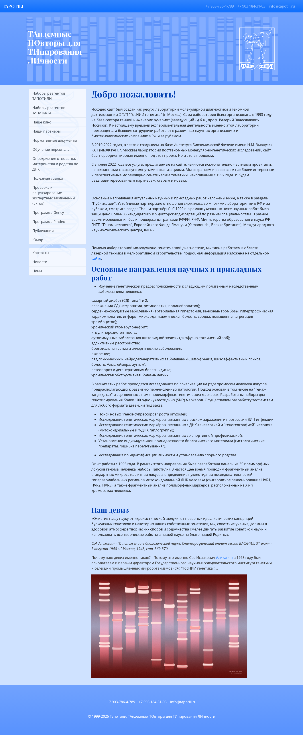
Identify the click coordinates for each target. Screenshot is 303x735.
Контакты (40, 252)
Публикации (43, 230)
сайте (96, 258)
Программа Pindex (48, 221)
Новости (39, 261)
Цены (37, 270)
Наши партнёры (46, 131)
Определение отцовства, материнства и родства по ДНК (55, 164)
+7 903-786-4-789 (220, 6)
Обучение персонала (50, 149)
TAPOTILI (13, 6)
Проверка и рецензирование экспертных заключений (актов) (53, 195)
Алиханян (224, 557)
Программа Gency (48, 212)
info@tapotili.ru (282, 6)
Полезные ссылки (47, 178)
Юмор (37, 239)
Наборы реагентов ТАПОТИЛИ (48, 96)
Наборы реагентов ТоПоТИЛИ (48, 110)
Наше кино (41, 122)
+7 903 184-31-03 (251, 6)
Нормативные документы (54, 140)
